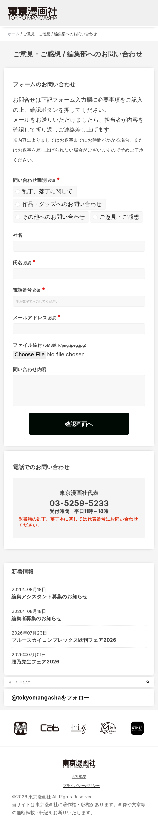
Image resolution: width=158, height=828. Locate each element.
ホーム (14, 34)
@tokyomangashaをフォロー (50, 697)
